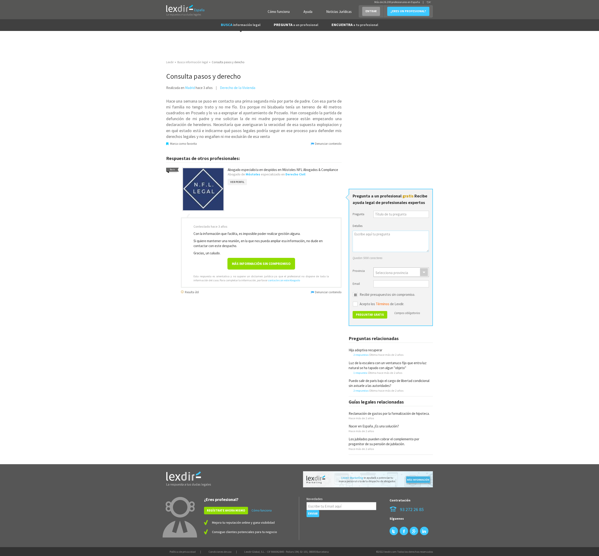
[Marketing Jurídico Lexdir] (368, 479)
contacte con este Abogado (284, 280)
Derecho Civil (295, 174)
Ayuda (307, 11)
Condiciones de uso (219, 551)
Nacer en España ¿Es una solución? (374, 426)
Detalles (357, 226)
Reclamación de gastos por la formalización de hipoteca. (389, 413)
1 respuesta (360, 372)
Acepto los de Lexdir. (382, 304)
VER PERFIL (237, 182)
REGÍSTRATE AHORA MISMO (226, 510)
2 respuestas (361, 354)
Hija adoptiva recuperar (365, 350)
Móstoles (253, 174)
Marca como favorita (183, 144)
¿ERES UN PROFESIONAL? (408, 11)
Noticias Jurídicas (339, 11)
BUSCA (240, 24)
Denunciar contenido (328, 144)
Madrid (190, 87)
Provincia (359, 271)
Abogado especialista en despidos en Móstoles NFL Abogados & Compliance (283, 169)
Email (356, 284)
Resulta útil (191, 292)
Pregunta (358, 214)
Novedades (315, 499)
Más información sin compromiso (261, 263)
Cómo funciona (279, 11)
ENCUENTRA (355, 24)
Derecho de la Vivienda (237, 87)
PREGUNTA (296, 24)
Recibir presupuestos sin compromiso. (387, 295)
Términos (382, 304)
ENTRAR (371, 11)
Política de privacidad (183, 551)
